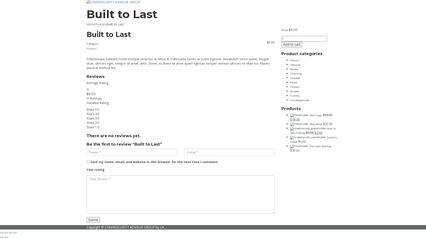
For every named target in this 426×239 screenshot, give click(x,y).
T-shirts (295, 95)
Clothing (296, 73)
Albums (295, 64)
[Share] (6, 232)
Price (284, 30)
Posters (100, 24)
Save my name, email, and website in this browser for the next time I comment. (154, 162)
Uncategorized (299, 100)
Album (294, 60)
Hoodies (295, 78)
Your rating (96, 170)
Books (294, 69)
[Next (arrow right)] (6, 237)
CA (162, 227)
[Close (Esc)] (2, 232)
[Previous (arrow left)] (2, 237)
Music (294, 82)
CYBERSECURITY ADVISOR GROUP (130, 227)
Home (91, 24)
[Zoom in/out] (15, 232)
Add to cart (291, 44)
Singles (294, 91)
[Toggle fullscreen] (10, 232)
